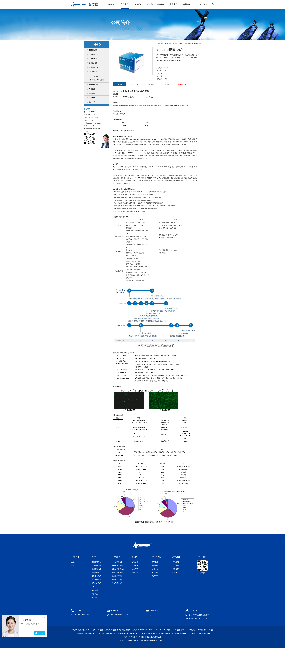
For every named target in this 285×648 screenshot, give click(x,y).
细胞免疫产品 (96, 583)
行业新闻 (135, 565)
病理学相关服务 (117, 579)
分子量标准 (95, 572)
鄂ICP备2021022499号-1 (156, 640)
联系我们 (186, 4)
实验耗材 (95, 590)
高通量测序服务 (117, 576)
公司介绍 (149, 4)
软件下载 (155, 576)
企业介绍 (74, 562)
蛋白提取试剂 (94, 76)
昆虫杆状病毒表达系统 (97, 80)
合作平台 (175, 572)
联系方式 (175, 562)
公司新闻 (135, 562)
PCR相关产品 (96, 565)
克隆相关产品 (96, 576)
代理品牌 (95, 597)
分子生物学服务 (117, 562)
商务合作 (175, 569)
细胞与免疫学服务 (118, 572)
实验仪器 (95, 594)
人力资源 (175, 565)
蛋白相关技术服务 (118, 565)
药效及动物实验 (117, 583)
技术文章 (151, 84)
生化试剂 (95, 587)
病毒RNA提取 (77, 630)
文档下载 (166, 84)
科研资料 (155, 572)
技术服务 (137, 4)
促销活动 (135, 572)
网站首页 (112, 4)
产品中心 (125, 4)
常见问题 (155, 562)
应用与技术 (136, 569)
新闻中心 (161, 4)
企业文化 (74, 565)
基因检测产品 (96, 569)
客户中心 (174, 4)
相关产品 (135, 84)
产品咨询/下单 (182, 84)
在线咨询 (155, 565)
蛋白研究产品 (182, 43)
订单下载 (155, 569)
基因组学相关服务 (118, 569)
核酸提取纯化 (96, 562)
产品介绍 (119, 84)
